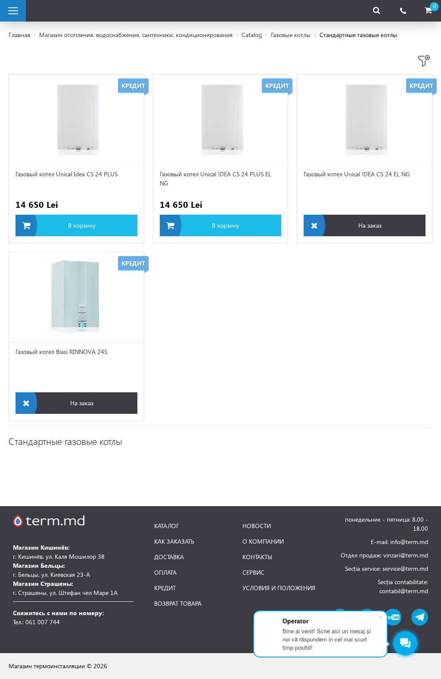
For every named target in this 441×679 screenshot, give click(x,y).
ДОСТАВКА (169, 557)
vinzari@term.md (405, 555)
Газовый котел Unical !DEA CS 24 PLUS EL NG (215, 178)
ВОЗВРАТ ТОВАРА (178, 604)
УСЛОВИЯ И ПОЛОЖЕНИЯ (278, 588)
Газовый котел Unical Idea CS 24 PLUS (67, 174)
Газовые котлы (291, 35)
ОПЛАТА (165, 572)
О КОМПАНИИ (263, 541)
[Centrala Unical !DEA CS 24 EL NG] (364, 119)
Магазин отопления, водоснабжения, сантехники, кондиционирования (136, 35)
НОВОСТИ (256, 526)
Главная (19, 35)
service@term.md (405, 568)
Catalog (252, 35)
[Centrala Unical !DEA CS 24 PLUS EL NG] (221, 119)
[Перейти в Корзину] (428, 10)
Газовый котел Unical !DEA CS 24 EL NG (357, 174)
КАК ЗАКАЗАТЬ (174, 541)
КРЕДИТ (165, 588)
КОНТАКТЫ (257, 557)
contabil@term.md (403, 591)
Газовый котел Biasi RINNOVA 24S (61, 351)
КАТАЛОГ (166, 526)
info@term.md (409, 542)
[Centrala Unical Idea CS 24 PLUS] (76, 119)
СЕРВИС (253, 572)
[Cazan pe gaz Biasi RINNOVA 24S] (76, 297)
